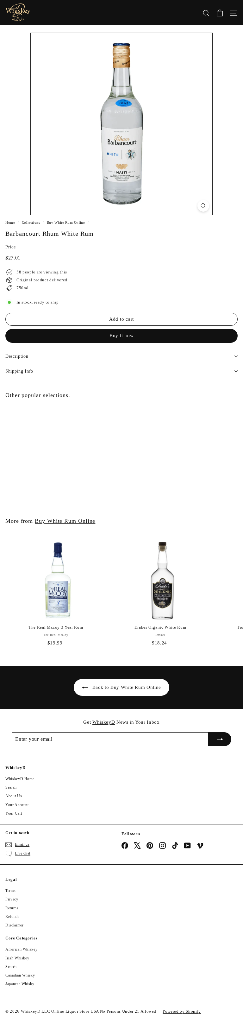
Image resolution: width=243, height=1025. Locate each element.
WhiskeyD (103, 722)
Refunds (12, 916)
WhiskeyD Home (19, 779)
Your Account (17, 805)
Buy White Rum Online (66, 222)
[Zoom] (203, 206)
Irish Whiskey (17, 958)
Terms (10, 890)
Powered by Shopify (182, 1011)
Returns (12, 908)
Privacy (11, 899)
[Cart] (219, 12)
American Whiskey (21, 949)
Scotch (11, 966)
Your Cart (13, 813)
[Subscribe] (220, 739)
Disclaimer (14, 925)
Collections (31, 222)
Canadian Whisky (20, 975)
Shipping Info (19, 371)
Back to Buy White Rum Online (126, 687)
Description (16, 356)
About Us (13, 796)
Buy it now (121, 335)
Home (10, 222)
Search (11, 787)
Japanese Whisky (19, 984)
